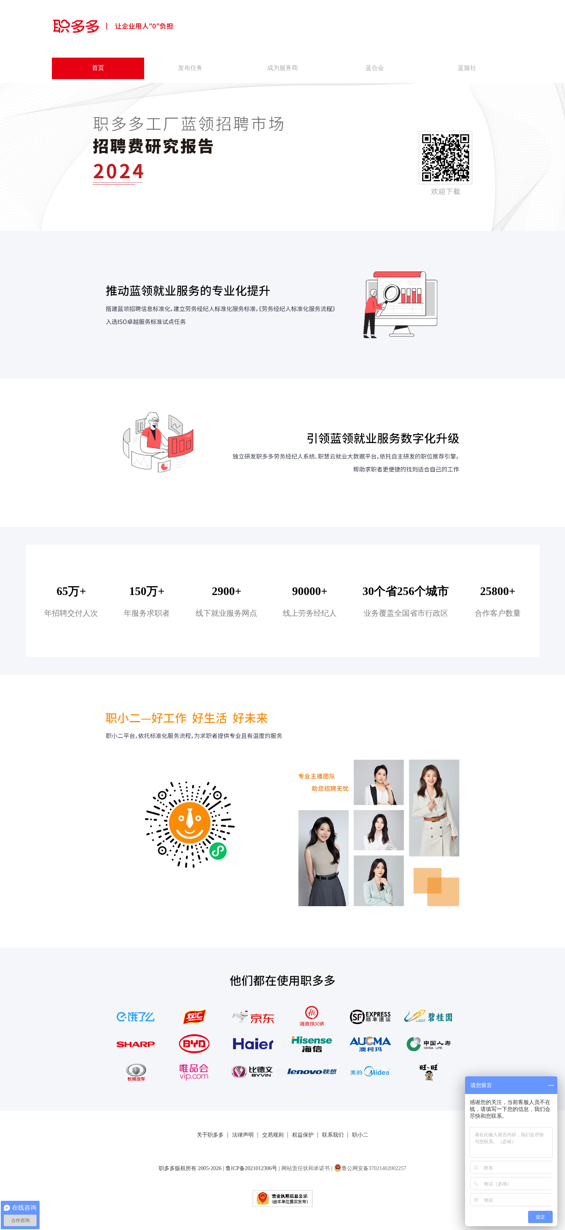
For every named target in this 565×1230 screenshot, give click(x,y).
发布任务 (190, 68)
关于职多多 (210, 1135)
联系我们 (333, 1135)
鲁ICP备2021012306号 (251, 1168)
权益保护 (303, 1135)
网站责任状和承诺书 (305, 1168)
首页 (98, 68)
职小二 (360, 1135)
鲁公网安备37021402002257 (374, 1168)
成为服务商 (282, 68)
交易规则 (273, 1135)
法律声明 (243, 1135)
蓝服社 (467, 68)
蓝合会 (375, 68)
